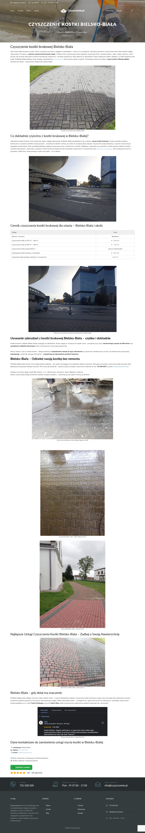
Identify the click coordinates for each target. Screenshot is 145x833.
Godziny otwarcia (69, 782)
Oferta (29, 11)
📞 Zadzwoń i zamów (21, 767)
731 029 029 (35, 2)
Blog (47, 813)
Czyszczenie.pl (58, 59)
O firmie (20, 11)
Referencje (109, 11)
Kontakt (119, 11)
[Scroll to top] (139, 827)
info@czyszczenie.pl (19, 2)
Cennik (36, 11)
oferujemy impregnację (104, 149)
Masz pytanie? (111, 782)
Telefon (23, 782)
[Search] (132, 10)
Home (12, 11)
